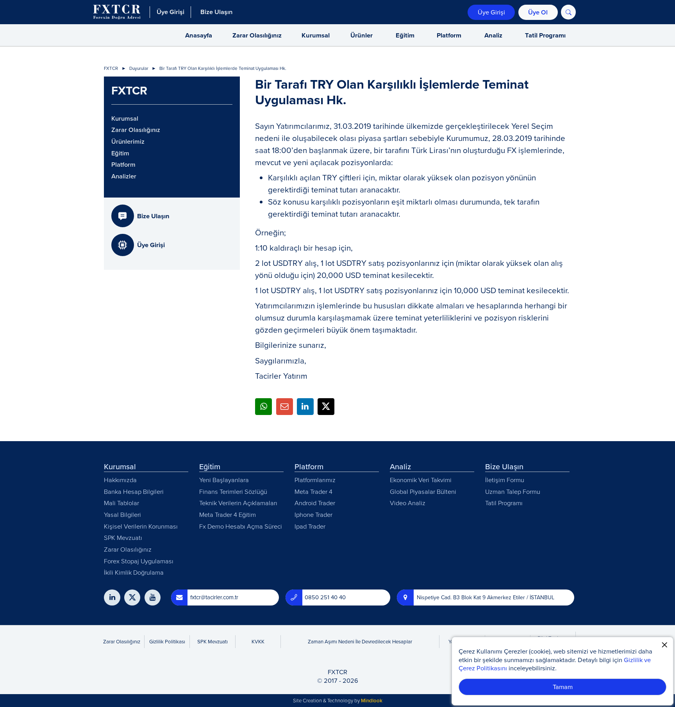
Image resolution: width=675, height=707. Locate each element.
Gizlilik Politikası (167, 641)
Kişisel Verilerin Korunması (141, 526)
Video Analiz (407, 502)
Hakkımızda (120, 479)
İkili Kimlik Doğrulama (134, 572)
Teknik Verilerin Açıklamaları (238, 502)
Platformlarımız (315, 479)
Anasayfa (198, 35)
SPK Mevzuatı (123, 537)
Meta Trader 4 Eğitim (227, 514)
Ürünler (361, 35)
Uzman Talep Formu (512, 491)
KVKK (258, 641)
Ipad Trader (310, 526)
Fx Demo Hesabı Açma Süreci (240, 526)
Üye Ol (538, 12)
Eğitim (405, 35)
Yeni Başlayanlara (224, 479)
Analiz (493, 35)
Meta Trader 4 (313, 491)
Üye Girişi (491, 11)
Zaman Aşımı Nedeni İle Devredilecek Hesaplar (360, 641)
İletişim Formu (504, 479)
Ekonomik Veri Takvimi (421, 479)
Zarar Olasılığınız (257, 35)
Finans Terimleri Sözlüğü (233, 491)
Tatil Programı (545, 35)
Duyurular (138, 68)
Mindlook (371, 700)
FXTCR (111, 68)
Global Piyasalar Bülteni (423, 491)
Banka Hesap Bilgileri (134, 491)
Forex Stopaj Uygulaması (138, 560)
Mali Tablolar (121, 502)
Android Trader (315, 502)
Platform (449, 35)
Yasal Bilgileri (122, 514)
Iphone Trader (313, 514)
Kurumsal (316, 35)
